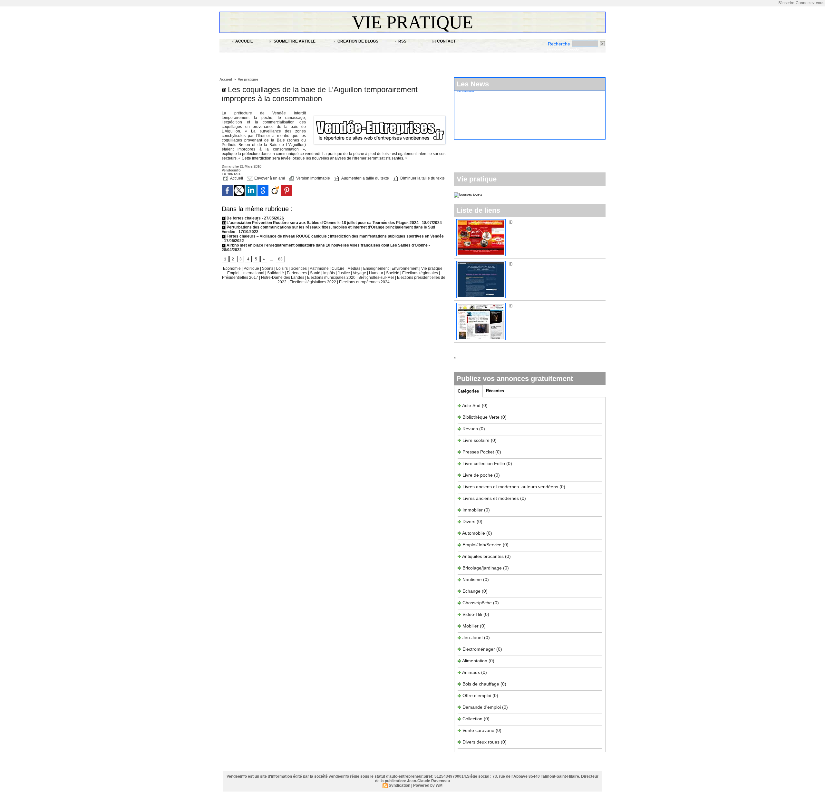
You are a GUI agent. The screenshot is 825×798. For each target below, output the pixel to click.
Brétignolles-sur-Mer (376, 277)
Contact (446, 41)
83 (280, 259)
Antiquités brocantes (483, 556)
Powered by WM (427, 785)
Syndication (399, 785)
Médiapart (524, 305)
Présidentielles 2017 (240, 277)
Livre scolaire (476, 440)
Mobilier (470, 625)
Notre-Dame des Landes (283, 277)
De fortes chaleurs (244, 218)
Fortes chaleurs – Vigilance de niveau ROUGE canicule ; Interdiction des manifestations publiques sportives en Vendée (335, 236)
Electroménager (478, 649)
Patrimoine (320, 268)
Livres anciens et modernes (490, 498)
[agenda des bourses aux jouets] (468, 194)
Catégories (468, 391)
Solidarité (276, 273)
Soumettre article (294, 41)
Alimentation (474, 660)
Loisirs (282, 268)
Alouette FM (526, 221)
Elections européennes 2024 (364, 282)
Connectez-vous (810, 3)
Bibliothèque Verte (481, 417)
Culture (338, 268)
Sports (268, 268)
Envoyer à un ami (269, 178)
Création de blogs (357, 41)
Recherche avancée (563, 50)
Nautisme (472, 579)
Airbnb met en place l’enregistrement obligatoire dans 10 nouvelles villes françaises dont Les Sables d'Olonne (327, 245)
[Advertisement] (336, 61)
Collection (473, 718)
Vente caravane (478, 730)
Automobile (474, 533)
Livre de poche (478, 475)
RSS (401, 41)
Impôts (329, 273)
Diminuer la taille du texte (422, 178)
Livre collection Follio (483, 463)
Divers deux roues (481, 741)
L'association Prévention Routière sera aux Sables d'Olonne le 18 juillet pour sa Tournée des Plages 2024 (322, 222)
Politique (252, 268)
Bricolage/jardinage (482, 567)
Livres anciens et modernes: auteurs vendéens (510, 486)
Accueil (243, 41)
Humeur (376, 273)
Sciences (299, 268)
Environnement (405, 268)
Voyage (359, 273)
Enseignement (376, 268)
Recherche (559, 43)
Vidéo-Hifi (472, 614)
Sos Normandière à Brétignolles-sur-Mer (555, 263)
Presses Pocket (478, 451)
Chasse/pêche (477, 602)
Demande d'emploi (482, 707)
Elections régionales (420, 273)
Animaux (471, 672)
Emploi (233, 273)
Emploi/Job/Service (481, 544)
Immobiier (473, 509)
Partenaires (297, 273)
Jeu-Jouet (472, 637)
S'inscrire (786, 3)
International (253, 273)
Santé (315, 273)
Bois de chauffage (481, 683)
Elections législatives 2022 (312, 282)
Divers (469, 521)
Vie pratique (412, 22)
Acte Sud (472, 405)
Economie (232, 268)
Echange (471, 591)
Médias (354, 268)
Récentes (495, 390)
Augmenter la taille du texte (364, 178)
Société (392, 273)
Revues (470, 428)
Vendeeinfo (231, 170)
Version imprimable (312, 178)
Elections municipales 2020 (331, 277)
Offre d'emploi (476, 695)
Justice (344, 273)
